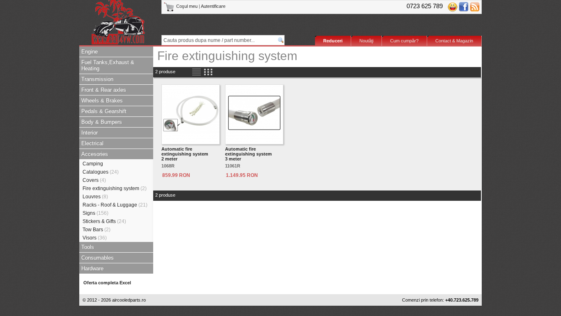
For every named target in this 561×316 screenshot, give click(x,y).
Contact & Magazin (454, 40)
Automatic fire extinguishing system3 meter (248, 153)
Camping (93, 164)
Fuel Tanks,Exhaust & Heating (107, 65)
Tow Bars (96, 229)
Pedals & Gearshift (103, 111)
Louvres (95, 197)
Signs (95, 213)
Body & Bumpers (101, 122)
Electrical (92, 143)
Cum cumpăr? (404, 40)
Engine (89, 52)
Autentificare (213, 6)
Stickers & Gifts (104, 221)
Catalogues (101, 172)
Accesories (94, 154)
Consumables (97, 258)
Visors (95, 238)
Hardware (92, 268)
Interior (89, 133)
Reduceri (333, 40)
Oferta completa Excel (107, 282)
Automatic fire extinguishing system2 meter (184, 153)
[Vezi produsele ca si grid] (208, 72)
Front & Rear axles (103, 90)
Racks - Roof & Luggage (115, 205)
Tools (87, 247)
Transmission (97, 79)
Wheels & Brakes (102, 101)
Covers (94, 180)
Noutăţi (366, 40)
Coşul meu (187, 6)
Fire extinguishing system (115, 188)
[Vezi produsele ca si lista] (196, 72)
